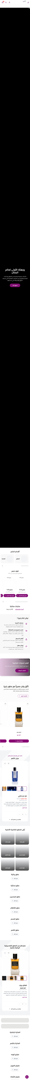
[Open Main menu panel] (28, 2)
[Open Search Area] (6, 2)
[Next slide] (2, 565)
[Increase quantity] (25, 814)
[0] (2, 2)
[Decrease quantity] (19, 814)
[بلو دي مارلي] (15, 774)
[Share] (4, 763)
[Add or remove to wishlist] (27, 703)
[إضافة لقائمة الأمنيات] (8, 763)
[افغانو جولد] (19, 716)
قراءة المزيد (24, 807)
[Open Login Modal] (9, 2)
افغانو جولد (19, 732)
